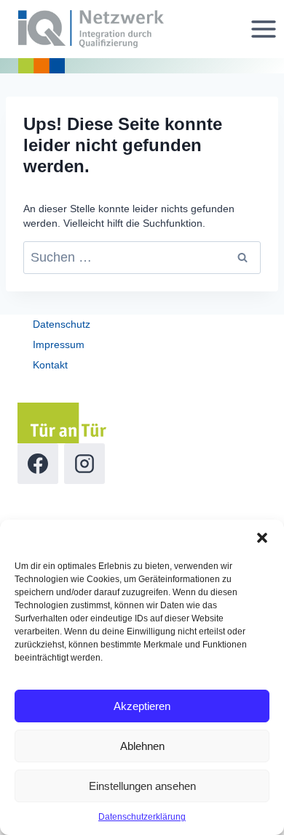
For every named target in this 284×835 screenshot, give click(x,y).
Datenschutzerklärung (142, 817)
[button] (262, 538)
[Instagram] (84, 463)
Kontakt (50, 365)
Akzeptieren (142, 706)
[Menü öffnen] (263, 28)
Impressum (58, 344)
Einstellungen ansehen (142, 786)
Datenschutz (61, 324)
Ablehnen (142, 746)
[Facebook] (37, 463)
